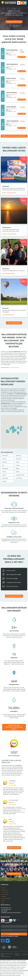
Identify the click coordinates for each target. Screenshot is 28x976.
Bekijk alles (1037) (14, 847)
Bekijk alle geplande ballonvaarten (14, 136)
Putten (17, 471)
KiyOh (18, 775)
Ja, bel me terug (14, 934)
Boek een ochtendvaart (9, 234)
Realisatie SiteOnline (5, 956)
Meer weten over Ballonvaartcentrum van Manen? (14, 727)
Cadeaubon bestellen (14, 22)
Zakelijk (3, 896)
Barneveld (18, 459)
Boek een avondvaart (8, 273)
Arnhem (4, 459)
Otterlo (4, 471)
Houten (18, 465)
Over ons (3, 888)
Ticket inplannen (14, 25)
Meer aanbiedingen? (14, 323)
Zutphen (4, 481)
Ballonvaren (4, 890)
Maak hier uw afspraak (14, 596)
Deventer (4, 462)
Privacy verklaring (17, 954)
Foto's (3, 900)
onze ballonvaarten (14, 367)
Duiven (18, 462)
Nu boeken (22, 57)
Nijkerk (18, 468)
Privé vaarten (4, 892)
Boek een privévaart (8, 315)
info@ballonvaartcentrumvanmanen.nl (11, 912)
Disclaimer (24, 954)
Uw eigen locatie (20, 475)
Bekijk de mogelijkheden (9, 193)
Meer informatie (16, 975)
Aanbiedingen (5, 894)
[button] (10, 429)
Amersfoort (5, 455)
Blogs (2, 903)
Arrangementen (5, 898)
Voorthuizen (19, 478)
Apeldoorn (18, 455)
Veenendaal (5, 478)
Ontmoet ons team (14, 874)
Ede (3, 465)
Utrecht (4, 475)
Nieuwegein (5, 468)
